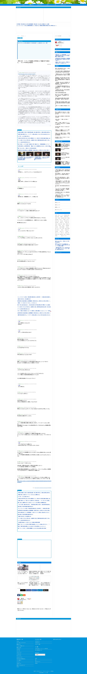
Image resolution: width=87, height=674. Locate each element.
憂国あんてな (18, 644)
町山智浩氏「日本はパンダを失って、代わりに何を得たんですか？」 (62, 138)
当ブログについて (37, 661)
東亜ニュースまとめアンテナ (21, 665)
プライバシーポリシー (46, 671)
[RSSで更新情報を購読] (24, 595)
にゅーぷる (18, 650)
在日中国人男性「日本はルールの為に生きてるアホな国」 (62, 127)
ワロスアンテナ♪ (19, 652)
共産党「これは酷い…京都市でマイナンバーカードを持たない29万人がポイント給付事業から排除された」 (62, 123)
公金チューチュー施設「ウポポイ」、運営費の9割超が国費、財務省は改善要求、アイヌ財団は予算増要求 (62, 134)
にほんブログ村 (20, 600)
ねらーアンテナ (19, 655)
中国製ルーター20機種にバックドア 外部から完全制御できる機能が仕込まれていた (62, 130)
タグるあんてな (37, 642)
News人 (18, 666)
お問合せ (36, 663)
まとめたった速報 (37, 644)
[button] (45, 590)
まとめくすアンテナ (19, 657)
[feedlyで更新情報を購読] (21, 595)
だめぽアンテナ (19, 663)
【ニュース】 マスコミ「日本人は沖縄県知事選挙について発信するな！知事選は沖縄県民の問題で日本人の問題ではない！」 (36, 25)
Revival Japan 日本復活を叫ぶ (21, 658)
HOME (36, 658)
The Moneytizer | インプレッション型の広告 (41, 648)
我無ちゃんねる (19, 647)
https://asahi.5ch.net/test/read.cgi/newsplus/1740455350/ (43, 487)
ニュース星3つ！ (19, 660)
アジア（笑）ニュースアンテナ (21, 642)
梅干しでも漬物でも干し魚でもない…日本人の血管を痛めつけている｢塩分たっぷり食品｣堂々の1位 (62, 113)
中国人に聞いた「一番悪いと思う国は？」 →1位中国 (62, 120)
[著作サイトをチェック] (18, 595)
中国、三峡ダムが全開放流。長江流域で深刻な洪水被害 (62, 116)
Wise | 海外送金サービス (38, 650)
